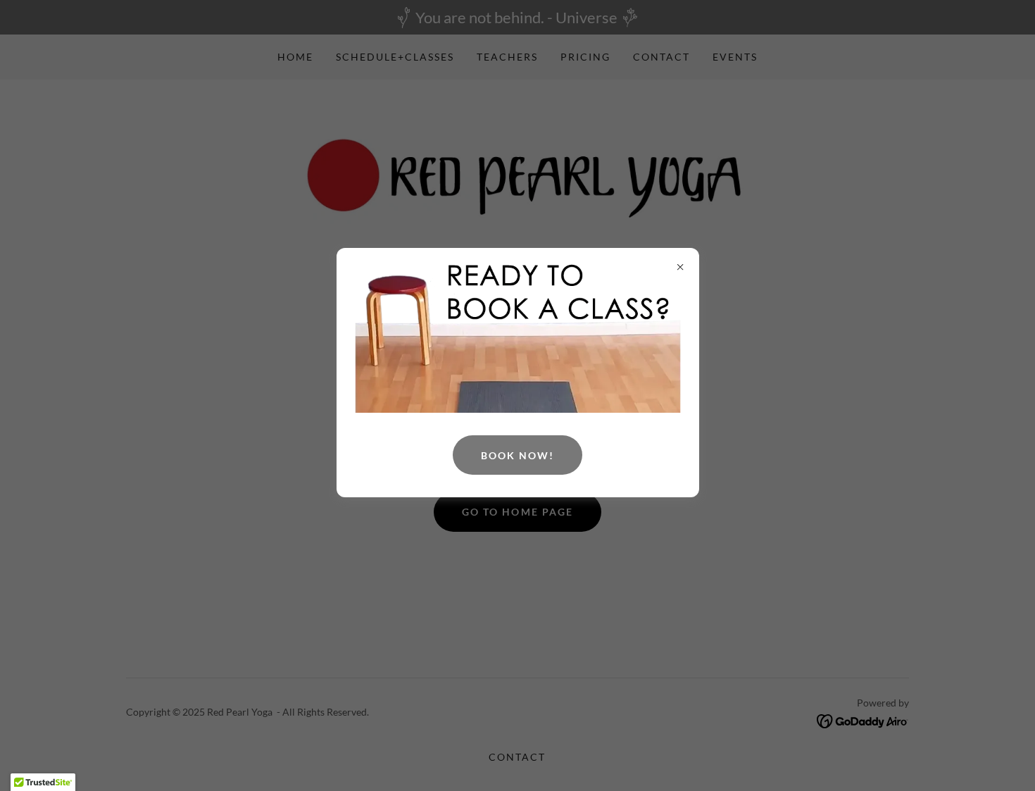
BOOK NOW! (517, 455)
